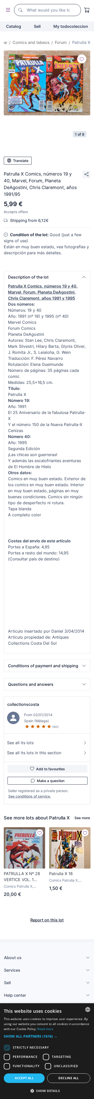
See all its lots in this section (34, 752)
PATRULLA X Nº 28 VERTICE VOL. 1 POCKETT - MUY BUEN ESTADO (22, 877)
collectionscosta (23, 704)
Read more (45, 1029)
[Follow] (81, 58)
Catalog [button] (13, 26)
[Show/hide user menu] (7, 10)
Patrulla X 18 (61, 873)
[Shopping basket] (87, 10)
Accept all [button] (24, 1078)
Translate (20, 160)
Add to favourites (50, 769)
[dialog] (47, 1051)
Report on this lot (47, 919)
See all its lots (20, 742)
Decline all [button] (68, 1078)
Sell (37, 26)
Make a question (50, 781)
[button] (47, 277)
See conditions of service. (29, 796)
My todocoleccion (70, 26)
